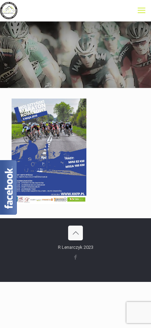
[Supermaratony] (9, 10)
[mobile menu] (141, 11)
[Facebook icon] (75, 257)
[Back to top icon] (75, 233)
